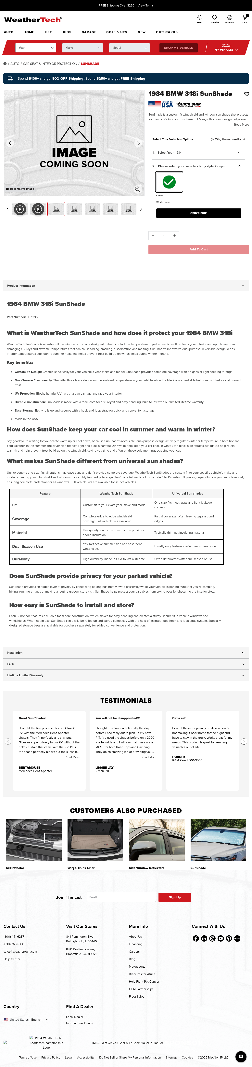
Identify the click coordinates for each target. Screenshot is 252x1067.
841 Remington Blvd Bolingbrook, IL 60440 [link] (81, 939)
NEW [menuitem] (142, 32)
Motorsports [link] (137, 966)
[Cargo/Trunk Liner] (95, 840)
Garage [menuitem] (89, 32)
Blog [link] (132, 959)
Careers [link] (134, 951)
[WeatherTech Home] (33, 19)
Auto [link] (14, 64)
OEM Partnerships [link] (141, 989)
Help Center (12, 959)
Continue (198, 213)
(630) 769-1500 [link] (14, 944)
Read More (241, 124)
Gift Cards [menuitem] (167, 32)
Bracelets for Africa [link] (142, 974)
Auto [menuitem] (9, 32)
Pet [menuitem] (48, 32)
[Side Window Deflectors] (157, 840)
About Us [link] (135, 936)
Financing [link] (136, 944)
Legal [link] (68, 1057)
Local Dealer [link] (74, 1017)
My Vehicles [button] (224, 50)
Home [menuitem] (29, 32)
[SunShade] (218, 840)
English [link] (36, 1019)
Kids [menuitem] (67, 32)
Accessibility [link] (85, 1057)
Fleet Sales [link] (136, 996)
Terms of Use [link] (28, 1057)
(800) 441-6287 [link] (14, 936)
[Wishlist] (246, 94)
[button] (214, 19)
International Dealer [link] (79, 1023)
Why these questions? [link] (230, 139)
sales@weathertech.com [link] (20, 951)
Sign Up (175, 897)
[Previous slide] (7, 209)
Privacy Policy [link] (50, 1057)
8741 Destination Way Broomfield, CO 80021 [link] (81, 951)
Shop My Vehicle (178, 48)
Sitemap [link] (171, 1057)
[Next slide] (141, 209)
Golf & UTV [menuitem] (116, 32)
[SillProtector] (34, 840)
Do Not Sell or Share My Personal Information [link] (130, 1057)
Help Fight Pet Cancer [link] (144, 981)
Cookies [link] (187, 1057)
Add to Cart (199, 249)
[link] (5, 63)
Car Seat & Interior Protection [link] (50, 64)
